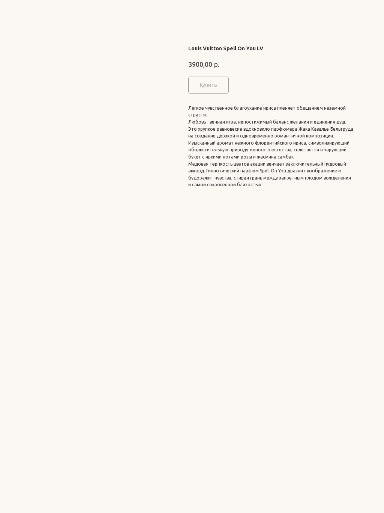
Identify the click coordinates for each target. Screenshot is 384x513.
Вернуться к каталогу (36, 10)
